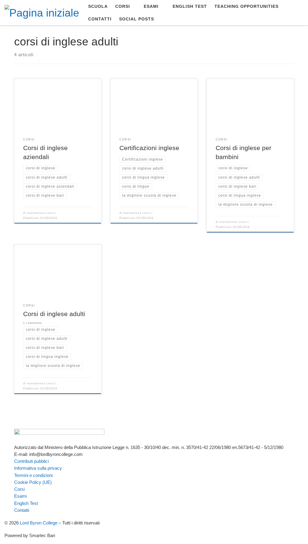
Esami (20, 496)
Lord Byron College (38, 522)
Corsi (19, 489)
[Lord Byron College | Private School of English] (42, 12)
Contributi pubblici (31, 461)
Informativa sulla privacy (38, 468)
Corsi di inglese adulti (54, 314)
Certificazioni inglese (149, 148)
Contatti (21, 510)
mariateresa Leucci (41, 212)
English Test (26, 503)
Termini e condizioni (33, 475)
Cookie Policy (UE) (33, 482)
